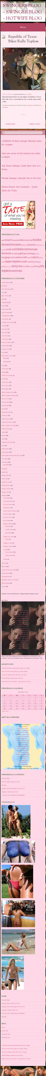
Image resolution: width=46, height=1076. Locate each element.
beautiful (16, 240)
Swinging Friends (8, 546)
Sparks (3, 472)
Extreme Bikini (5, 345)
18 (4, 706)
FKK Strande (5, 368)
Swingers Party (7, 543)
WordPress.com (11, 1073)
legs (33, 253)
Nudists (4, 435)
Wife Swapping (5, 583)
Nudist (3, 432)
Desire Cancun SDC (23, 626)
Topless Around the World (8, 570)
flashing (4, 372)
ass (3, 240)
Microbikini (6, 464)
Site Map (4, 785)
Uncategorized (5, 576)
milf (25, 257)
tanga (31, 266)
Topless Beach (6, 573)
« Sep (3, 711)
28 (23, 708)
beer (3, 292)
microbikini (16, 257)
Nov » (7, 711)
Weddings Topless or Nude (9, 579)
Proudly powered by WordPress (16, 1071)
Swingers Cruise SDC (23, 624)
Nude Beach (6, 507)
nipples (16, 261)
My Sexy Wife (5, 402)
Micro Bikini (8, 532)
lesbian (37, 253)
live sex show (5, 385)
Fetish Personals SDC (23, 634)
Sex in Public (6, 520)
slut (20, 266)
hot (29, 253)
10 (41, 700)
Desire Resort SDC (23, 616)
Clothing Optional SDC (23, 630)
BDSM (5, 358)
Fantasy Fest (5, 349)
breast (6, 244)
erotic (9, 249)
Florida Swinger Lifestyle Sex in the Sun (21, 178)
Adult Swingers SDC (23, 640)
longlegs (6, 257)
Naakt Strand (5, 405)
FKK (3, 365)
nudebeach (31, 262)
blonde (29, 240)
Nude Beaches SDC (23, 632)
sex (10, 266)
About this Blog (6, 778)
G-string (15, 253)
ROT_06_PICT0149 (8, 94)
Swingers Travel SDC (23, 614)
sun (24, 266)
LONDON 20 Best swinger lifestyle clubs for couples (16, 668)
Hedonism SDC (23, 622)
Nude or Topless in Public (8, 425)
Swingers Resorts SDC (23, 618)
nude (24, 261)
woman (17, 270)
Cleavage (7, 526)
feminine (6, 253)
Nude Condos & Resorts (10, 511)
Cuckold (4, 325)
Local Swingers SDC (23, 636)
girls (25, 253)
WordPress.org (6, 1037)
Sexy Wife (4, 459)
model (29, 257)
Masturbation (5, 389)
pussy (4, 266)
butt (26, 245)
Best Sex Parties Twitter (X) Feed (11, 781)
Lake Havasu (5, 382)
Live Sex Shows (7, 504)
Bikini (22, 240)
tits (42, 266)
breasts (16, 244)
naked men (5, 415)
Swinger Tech (5, 492)
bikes (3, 299)
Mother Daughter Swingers (9, 395)
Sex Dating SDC (23, 644)
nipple (8, 261)
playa (39, 262)
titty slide (4, 563)
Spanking (5, 361)
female (33, 249)
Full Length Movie (8, 501)
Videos (5, 559)
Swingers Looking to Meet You (10, 792)
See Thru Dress (7, 517)
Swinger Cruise (6, 482)
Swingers (30, 105)
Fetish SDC (23, 642)
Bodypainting (5, 302)
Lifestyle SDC (23, 646)
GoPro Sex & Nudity (7, 375)
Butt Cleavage (5, 312)
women (3, 586)
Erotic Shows (5, 339)
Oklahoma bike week (7, 442)
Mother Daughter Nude (8, 392)
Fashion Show (9, 529)
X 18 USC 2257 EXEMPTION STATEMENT (13, 795)
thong (37, 266)
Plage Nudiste (5, 448)
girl (21, 253)
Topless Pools (9, 555)
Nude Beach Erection (7, 422)
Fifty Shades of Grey (7, 355)
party (3, 445)
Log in (3, 1027)
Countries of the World (8, 322)
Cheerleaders (5, 319)
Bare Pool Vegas (6, 289)
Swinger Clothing (7, 523)
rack (7, 266)
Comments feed (6, 1034)
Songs (3, 468)
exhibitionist (20, 249)
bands (3, 285)
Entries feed (5, 1030)
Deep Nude (5, 329)
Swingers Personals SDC (23, 638)
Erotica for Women (7, 342)
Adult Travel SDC (23, 610)
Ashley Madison (6, 282)
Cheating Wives (6, 315)
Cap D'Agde (6, 498)
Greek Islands (9, 552)
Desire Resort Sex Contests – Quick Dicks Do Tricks (16, 681)
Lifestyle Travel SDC (23, 620)
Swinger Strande (6, 488)
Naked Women (6, 419)
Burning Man (5, 309)
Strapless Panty (9, 124)
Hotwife (4, 379)
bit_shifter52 (28, 94)
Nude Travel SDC (23, 628)
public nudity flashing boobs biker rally (12, 455)
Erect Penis (5, 335)
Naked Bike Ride (6, 412)
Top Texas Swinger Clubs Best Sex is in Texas (14, 674)
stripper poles (5, 475)
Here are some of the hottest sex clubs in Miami (14, 671)
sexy (15, 266)
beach (8, 240)
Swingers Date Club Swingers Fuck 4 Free (13, 788)
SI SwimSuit (5, 462)
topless (7, 270)
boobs (37, 240)
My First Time (5, 398)
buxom (32, 244)
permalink (5, 107)
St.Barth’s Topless (35, 124)
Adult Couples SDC (23, 648)
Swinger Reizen (6, 485)
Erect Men (4, 332)
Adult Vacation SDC (23, 612)
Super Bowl (5, 478)
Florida (7, 539)
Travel (5, 549)
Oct (3, 36)
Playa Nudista (5, 452)
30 (35, 708)
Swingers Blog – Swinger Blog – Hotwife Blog (22, 12)
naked (34, 257)
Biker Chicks (5, 295)
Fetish (3, 352)
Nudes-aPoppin (6, 429)
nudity (3, 439)
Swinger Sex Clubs (8, 536)
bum (23, 245)
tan (27, 266)
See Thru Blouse (7, 514)
